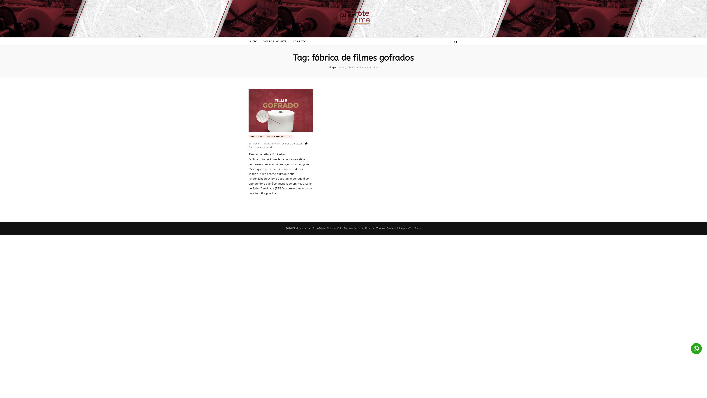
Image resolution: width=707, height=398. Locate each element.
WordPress (414, 228)
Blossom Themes (375, 228)
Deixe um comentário (261, 147)
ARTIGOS (256, 136)
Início (253, 41)
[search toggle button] (455, 42)
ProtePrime (318, 228)
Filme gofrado (278, 136)
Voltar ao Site (275, 41)
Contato (299, 41)
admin (256, 143)
